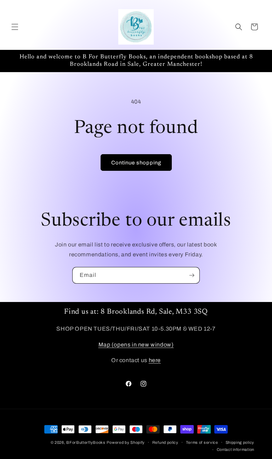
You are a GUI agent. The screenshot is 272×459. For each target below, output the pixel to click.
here (155, 360)
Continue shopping (136, 162)
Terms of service (202, 442)
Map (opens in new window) (136, 345)
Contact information (235, 449)
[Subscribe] (191, 275)
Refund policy (165, 442)
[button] (15, 27)
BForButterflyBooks (86, 442)
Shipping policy (240, 442)
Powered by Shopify (126, 442)
